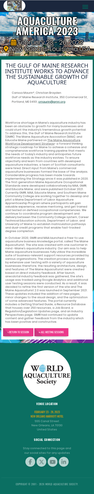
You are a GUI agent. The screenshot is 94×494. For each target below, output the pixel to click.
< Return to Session (18, 332)
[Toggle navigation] (85, 7)
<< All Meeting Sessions (51, 332)
